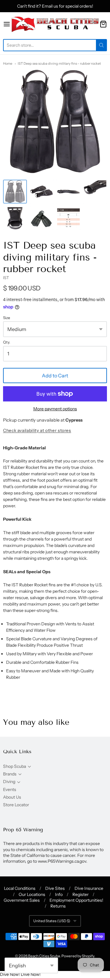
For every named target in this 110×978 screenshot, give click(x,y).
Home (7, 63)
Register (80, 894)
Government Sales (22, 900)
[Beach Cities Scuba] (55, 24)
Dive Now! (10, 974)
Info (59, 894)
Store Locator (16, 804)
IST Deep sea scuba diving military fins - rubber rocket (59, 63)
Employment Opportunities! (76, 900)
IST (6, 277)
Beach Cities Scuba (44, 956)
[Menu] (6, 24)
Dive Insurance (89, 888)
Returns (58, 906)
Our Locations (32, 894)
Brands (9, 774)
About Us (12, 797)
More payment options (55, 409)
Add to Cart (55, 375)
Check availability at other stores (37, 430)
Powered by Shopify (77, 956)
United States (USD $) (51, 921)
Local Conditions (19, 888)
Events (9, 789)
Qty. (6, 342)
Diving (9, 781)
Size (6, 318)
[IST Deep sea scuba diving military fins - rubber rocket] (15, 191)
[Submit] (101, 45)
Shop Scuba (14, 766)
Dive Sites (55, 888)
